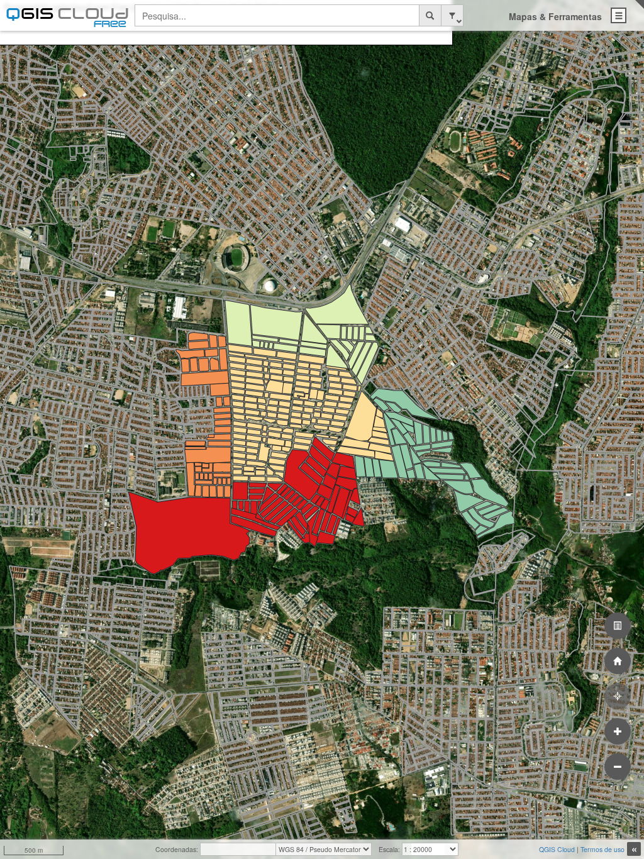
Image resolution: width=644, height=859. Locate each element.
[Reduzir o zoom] (617, 766)
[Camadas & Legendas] (617, 625)
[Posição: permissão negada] (617, 696)
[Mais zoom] (617, 731)
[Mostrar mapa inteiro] (617, 661)
